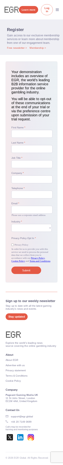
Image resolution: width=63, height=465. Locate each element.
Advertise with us (15, 365)
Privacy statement (16, 370)
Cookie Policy (13, 380)
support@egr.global (22, 416)
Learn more (28, 9)
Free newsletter (16, 47)
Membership (37, 47)
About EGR (12, 360)
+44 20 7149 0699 (21, 421)
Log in (46, 10)
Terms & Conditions (17, 375)
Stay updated (16, 316)
